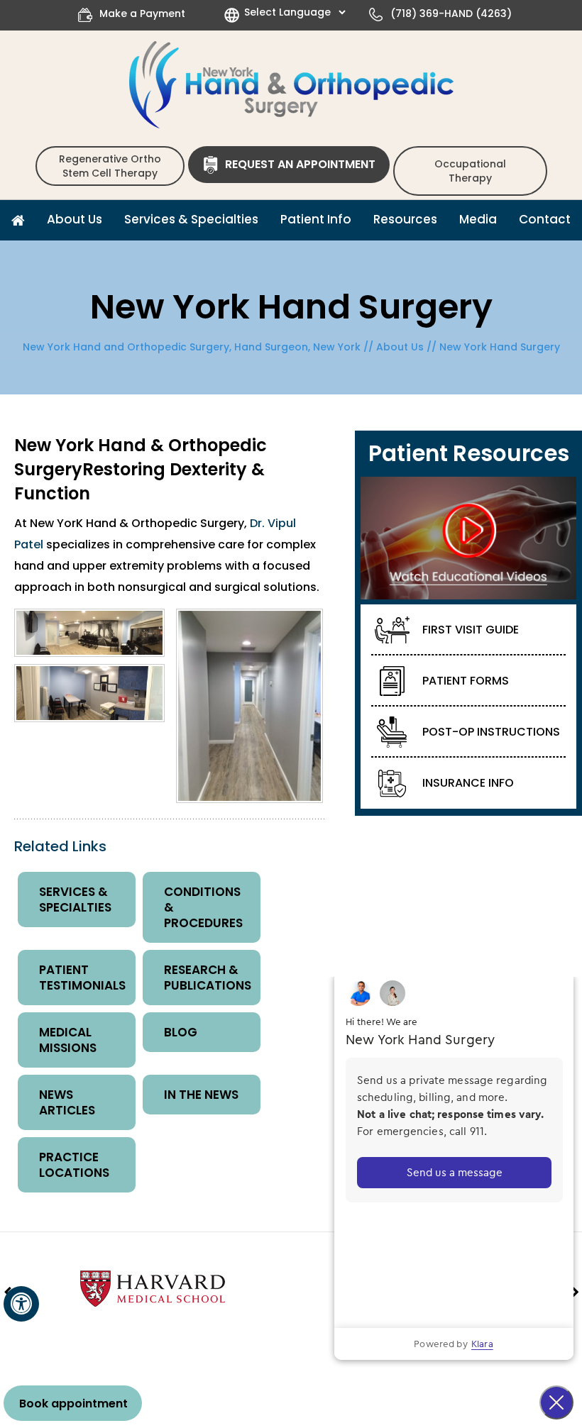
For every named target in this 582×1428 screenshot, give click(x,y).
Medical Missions (68, 1040)
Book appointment (73, 1403)
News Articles (67, 1102)
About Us (400, 347)
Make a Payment (142, 13)
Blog (180, 1032)
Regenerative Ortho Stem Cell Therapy (110, 166)
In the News (201, 1094)
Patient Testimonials (82, 977)
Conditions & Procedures (203, 907)
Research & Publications (207, 977)
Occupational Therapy (470, 171)
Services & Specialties (75, 899)
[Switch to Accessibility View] (21, 1304)
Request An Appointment (300, 164)
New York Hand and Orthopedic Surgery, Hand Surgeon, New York (192, 347)
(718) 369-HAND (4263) (451, 13)
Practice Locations (74, 1165)
